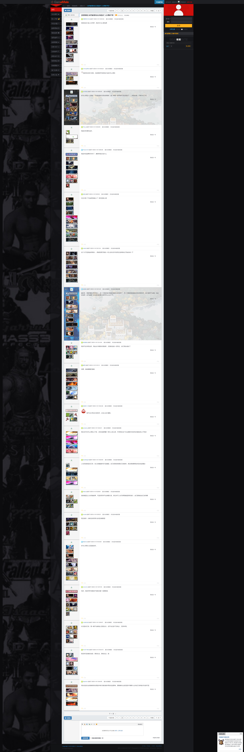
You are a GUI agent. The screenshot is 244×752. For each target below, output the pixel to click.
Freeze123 (86, 150)
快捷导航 (160, 2)
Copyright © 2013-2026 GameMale (72, 746)
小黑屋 (153, 746)
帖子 (168, 46)
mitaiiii (84, 248)
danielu (73, 15)
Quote (92, 724)
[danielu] (66, 15)
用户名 (167, 19)
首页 (53, 9)
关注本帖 (126, 15)
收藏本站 (174, 2)
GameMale (64, 5)
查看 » (240, 749)
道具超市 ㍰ (55, 37)
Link (89, 724)
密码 (168, 22)
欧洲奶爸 (85, 342)
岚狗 (84, 194)
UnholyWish (86, 68)
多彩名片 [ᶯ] (55, 56)
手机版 (148, 746)
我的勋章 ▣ (55, 33)
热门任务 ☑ (55, 70)
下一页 (157, 10)
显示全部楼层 (109, 19)
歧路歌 (84, 289)
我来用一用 (86, 406)
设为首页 (168, 2)
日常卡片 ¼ (55, 47)
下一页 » (113, 714)
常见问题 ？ (55, 23)
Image (87, 724)
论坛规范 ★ (55, 14)
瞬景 (84, 365)
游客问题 (189, 2)
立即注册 (172, 29)
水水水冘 (85, 587)
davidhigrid (86, 459)
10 (144, 10)
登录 (178, 26)
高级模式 (140, 724)
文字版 (143, 746)
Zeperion (85, 681)
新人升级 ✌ (55, 19)
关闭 (241, 734)
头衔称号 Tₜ (55, 51)
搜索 (188, 46)
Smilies (97, 724)
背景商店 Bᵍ (55, 61)
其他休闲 (74, 6)
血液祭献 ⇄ (55, 42)
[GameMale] (60, 2)
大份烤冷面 (86, 622)
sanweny (85, 428)
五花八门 (82, 6)
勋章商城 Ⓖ (55, 28)
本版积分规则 (156, 737)
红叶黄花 (85, 91)
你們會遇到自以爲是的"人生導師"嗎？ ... (99, 6)
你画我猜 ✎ (55, 65)
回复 (85, 64)
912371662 (86, 649)
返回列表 (112, 10)
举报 (158, 64)
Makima (85, 541)
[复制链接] (120, 15)
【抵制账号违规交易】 (224, 737)
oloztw (84, 514)
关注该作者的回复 (119, 19)
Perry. (84, 127)
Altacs (84, 491)
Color (85, 724)
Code (94, 724)
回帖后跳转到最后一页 (97, 738)
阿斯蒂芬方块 (86, 19)
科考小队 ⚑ (55, 75)
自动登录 (185, 29)
